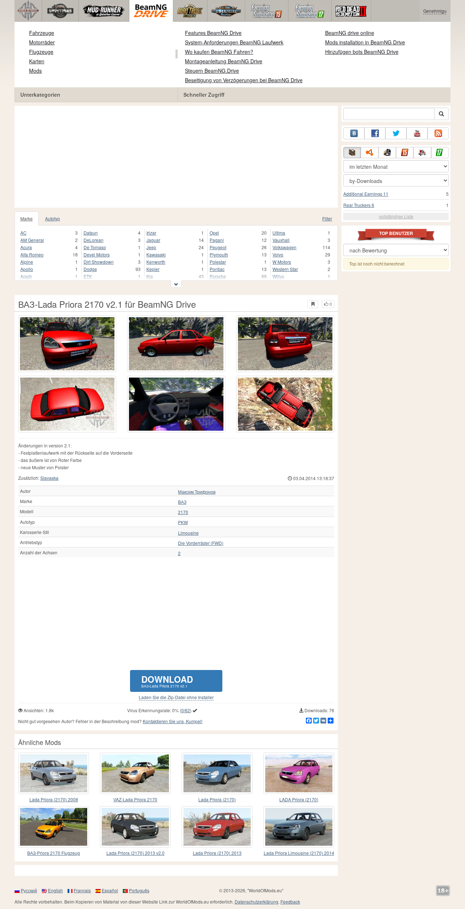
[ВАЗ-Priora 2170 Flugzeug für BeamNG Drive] (53, 827)
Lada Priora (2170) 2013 (217, 853)
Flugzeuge (41, 51)
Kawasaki (156, 254)
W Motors (281, 262)
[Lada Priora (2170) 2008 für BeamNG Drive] (53, 773)
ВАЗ (182, 502)
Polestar (218, 262)
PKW (183, 522)
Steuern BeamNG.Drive (212, 70)
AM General (32, 240)
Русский (29, 890)
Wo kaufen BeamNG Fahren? (219, 51)
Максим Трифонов (196, 492)
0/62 (185, 710)
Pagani (217, 240)
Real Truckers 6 (358, 205)
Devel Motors (97, 254)
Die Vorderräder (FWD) (200, 543)
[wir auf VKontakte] (353, 133)
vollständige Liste (396, 216)
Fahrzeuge (41, 32)
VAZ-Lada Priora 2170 (135, 799)
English (55, 890)
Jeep (151, 247)
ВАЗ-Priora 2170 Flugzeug (53, 853)
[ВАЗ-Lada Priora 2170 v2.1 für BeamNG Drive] (67, 343)
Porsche (218, 276)
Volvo (277, 254)
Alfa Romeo (32, 254)
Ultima (278, 233)
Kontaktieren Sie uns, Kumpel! (172, 721)
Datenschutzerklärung (256, 901)
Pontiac (217, 269)
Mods (35, 70)
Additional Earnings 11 (365, 194)
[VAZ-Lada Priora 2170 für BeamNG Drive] (135, 773)
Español (110, 890)
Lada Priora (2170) (217, 799)
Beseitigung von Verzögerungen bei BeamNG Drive (244, 80)
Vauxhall (281, 240)
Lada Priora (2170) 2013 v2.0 (135, 853)
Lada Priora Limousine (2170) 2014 (299, 853)
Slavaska (49, 478)
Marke (26, 218)
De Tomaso (95, 247)
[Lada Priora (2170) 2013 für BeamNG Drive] (217, 827)
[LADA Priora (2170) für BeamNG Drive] (298, 773)
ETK (88, 276)
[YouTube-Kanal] (417, 133)
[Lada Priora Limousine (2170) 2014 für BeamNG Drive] (298, 827)
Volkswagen (284, 247)
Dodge (90, 269)
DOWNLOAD (167, 681)
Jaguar (153, 240)
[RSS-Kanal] (438, 133)
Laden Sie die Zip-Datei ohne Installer (176, 697)
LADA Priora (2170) (298, 799)
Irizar (151, 233)
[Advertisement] (176, 157)
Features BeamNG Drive (213, 32)
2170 (183, 512)
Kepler (152, 269)
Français (82, 890)
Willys (278, 276)
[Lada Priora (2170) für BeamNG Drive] (217, 773)
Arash (26, 276)
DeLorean (94, 240)
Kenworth (155, 262)
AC (23, 233)
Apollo (26, 269)
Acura (26, 247)
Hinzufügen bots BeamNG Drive (362, 51)
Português (139, 890)
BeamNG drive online (349, 32)
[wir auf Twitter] (396, 133)
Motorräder (42, 42)
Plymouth (219, 254)
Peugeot (218, 247)
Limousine (188, 533)
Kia (149, 276)
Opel (214, 233)
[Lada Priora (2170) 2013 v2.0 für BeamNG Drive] (135, 827)
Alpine (26, 262)
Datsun (91, 233)
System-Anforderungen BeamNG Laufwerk (234, 42)
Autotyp (52, 218)
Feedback (290, 901)
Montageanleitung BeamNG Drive (223, 61)
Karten (36, 61)
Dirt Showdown (99, 262)
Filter (327, 218)
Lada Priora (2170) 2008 (53, 799)
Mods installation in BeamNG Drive (365, 42)
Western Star (285, 269)
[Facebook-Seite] (374, 133)
